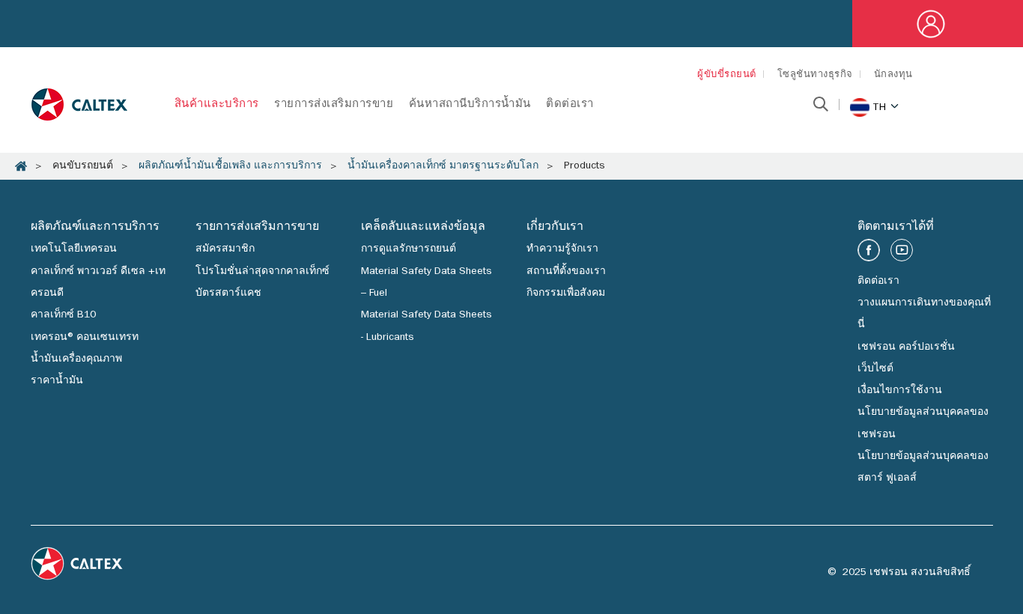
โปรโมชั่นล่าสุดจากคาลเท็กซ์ (262, 272)
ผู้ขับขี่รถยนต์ (726, 75)
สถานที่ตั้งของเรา (566, 272)
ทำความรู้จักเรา (562, 249)
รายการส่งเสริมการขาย (333, 105)
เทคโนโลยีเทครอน (74, 249)
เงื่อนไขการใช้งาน (899, 391)
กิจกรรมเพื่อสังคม (565, 293)
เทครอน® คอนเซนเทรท (85, 337)
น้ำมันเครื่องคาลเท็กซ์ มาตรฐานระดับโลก (442, 166)
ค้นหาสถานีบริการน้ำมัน (470, 105)
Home (21, 166)
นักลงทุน (893, 75)
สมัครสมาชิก (225, 249)
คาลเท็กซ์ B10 (63, 315)
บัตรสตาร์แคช (228, 293)
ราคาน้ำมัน (57, 381)
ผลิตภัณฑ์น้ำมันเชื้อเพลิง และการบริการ (230, 166)
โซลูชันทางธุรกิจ (815, 75)
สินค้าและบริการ (216, 105)
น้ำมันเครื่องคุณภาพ (76, 359)
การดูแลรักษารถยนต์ (408, 249)
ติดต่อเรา (570, 105)
